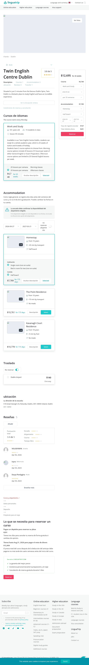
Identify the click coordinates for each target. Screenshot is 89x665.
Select (46, 312)
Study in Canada (58, 612)
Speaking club (38, 636)
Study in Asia (57, 620)
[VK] (23, 628)
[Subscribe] (27, 613)
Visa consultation (77, 624)
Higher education (26, 7)
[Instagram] (4, 628)
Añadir (10, 424)
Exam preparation (58, 633)
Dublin (13, 57)
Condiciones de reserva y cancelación (17, 108)
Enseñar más (29, 488)
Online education (9, 7)
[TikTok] (13, 628)
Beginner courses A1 (40, 609)
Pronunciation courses (38, 640)
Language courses (42, 7)
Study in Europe (58, 616)
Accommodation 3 (33, 82)
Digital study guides (40, 645)
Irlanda (6, 57)
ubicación (7, 85)
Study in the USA (58, 605)
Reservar (8, 577)
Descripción (33, 312)
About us (74, 633)
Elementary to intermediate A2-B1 (40, 613)
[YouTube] (18, 628)
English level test (39, 605)
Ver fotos (77, 20)
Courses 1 (19, 82)
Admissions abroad (59, 623)
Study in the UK (57, 609)
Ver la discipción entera (29, 103)
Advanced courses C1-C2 (41, 625)
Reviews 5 (18, 85)
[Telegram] (8, 628)
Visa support (56, 7)
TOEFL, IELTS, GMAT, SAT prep (40, 631)
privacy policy (24, 620)
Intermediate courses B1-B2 (41, 619)
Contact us (75, 640)
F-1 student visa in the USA (79, 615)
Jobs (72, 637)
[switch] (46, 226)
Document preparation (56, 628)
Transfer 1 (29, 85)
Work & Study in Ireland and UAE (77, 609)
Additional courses (40, 649)
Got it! (65, 661)
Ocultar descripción (31, 175)
